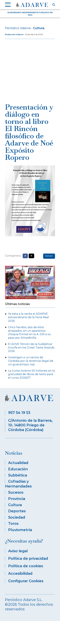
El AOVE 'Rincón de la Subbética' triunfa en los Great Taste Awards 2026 (31, 347)
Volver (49, 255)
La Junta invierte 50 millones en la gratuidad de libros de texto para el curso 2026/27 (31, 374)
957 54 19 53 (19, 412)
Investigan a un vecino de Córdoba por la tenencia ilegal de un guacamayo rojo (30, 361)
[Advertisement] (30, 72)
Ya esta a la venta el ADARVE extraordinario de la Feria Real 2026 (28, 317)
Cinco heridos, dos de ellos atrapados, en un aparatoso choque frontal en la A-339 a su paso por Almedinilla (29, 332)
